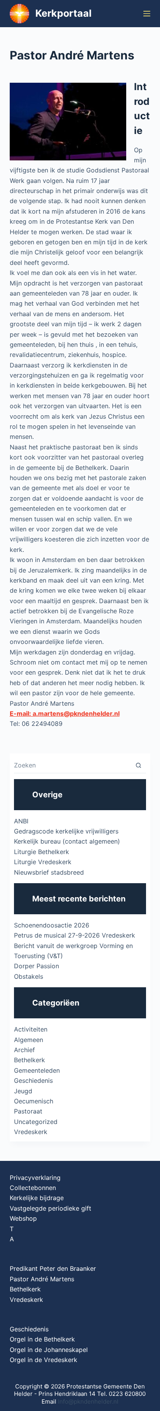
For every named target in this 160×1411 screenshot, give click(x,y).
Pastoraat (28, 1111)
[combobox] (72, 765)
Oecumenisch (33, 1101)
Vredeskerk (30, 1132)
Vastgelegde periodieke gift (50, 1208)
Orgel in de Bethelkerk (42, 1339)
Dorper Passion (36, 966)
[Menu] (146, 13)
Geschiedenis (33, 1080)
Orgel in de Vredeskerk (43, 1360)
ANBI (21, 821)
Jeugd (23, 1091)
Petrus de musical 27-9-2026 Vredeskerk (74, 935)
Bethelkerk (29, 1060)
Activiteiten (30, 1029)
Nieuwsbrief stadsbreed (49, 872)
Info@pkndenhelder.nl (88, 1401)
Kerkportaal (63, 13)
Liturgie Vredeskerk (42, 862)
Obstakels (28, 976)
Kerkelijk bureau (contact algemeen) (67, 841)
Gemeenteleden (37, 1070)
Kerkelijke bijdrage (37, 1198)
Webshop (23, 1218)
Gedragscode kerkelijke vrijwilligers (66, 831)
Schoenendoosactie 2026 (51, 925)
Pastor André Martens (42, 1279)
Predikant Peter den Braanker (53, 1268)
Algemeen (28, 1040)
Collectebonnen (33, 1188)
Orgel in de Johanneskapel (49, 1350)
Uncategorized (35, 1122)
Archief (24, 1050)
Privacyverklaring (35, 1177)
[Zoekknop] (138, 765)
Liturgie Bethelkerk (41, 852)
